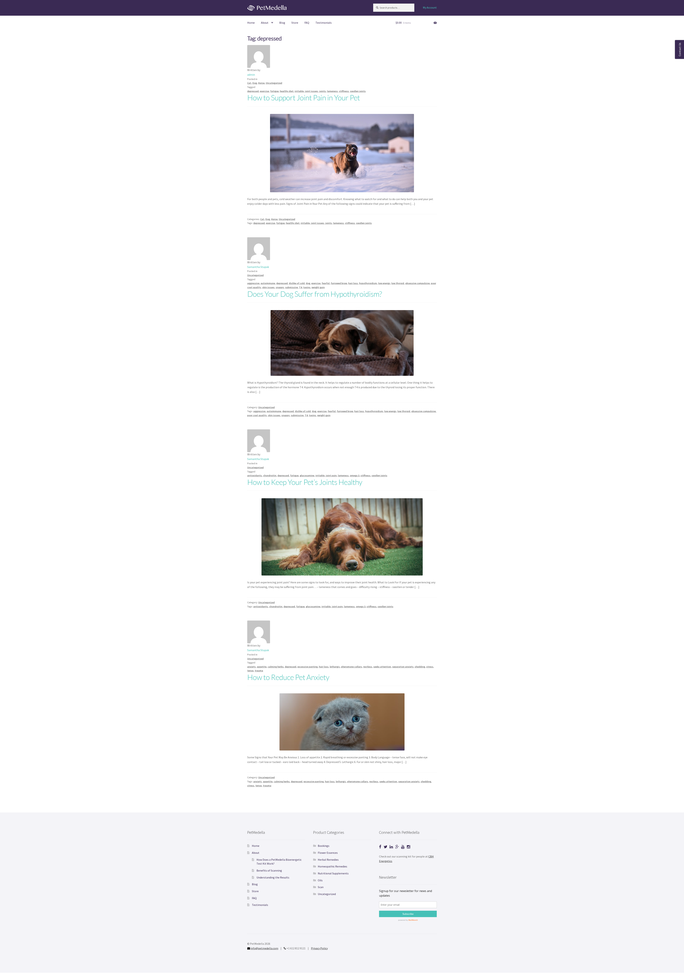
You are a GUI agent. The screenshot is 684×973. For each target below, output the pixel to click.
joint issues (311, 91)
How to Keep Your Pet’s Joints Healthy (304, 481)
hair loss (353, 283)
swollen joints (358, 91)
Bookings (323, 846)
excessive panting (307, 666)
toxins (306, 287)
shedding (420, 666)
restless (367, 666)
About (264, 22)
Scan (320, 887)
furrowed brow (339, 283)
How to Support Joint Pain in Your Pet (303, 97)
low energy (384, 283)
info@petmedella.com (264, 948)
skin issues (268, 287)
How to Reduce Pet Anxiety (288, 677)
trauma (259, 670)
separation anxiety (402, 666)
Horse (261, 83)
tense (250, 670)
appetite (261, 666)
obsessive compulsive (417, 283)
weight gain (318, 287)
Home (251, 22)
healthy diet (286, 91)
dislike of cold (297, 283)
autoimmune (268, 283)
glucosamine (307, 475)
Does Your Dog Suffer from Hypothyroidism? (314, 293)
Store (294, 22)
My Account (430, 7)
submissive (291, 287)
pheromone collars (351, 666)
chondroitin (269, 475)
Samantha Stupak (258, 267)
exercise (264, 91)
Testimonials (323, 22)
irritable (299, 91)
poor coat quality (257, 415)
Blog (282, 22)
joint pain (331, 475)
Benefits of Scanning (269, 870)
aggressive (253, 283)
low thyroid (397, 283)
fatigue (274, 91)
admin (251, 74)
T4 (300, 287)
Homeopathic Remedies (332, 866)
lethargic (335, 666)
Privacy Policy (319, 948)
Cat (249, 83)
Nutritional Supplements (333, 873)
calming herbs (276, 666)
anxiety (251, 666)
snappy (280, 287)
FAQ (306, 22)
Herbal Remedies (328, 859)
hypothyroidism (368, 283)
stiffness (344, 91)
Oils (320, 880)
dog (308, 283)
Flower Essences (328, 852)
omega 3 (354, 475)
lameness (332, 91)
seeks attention (382, 666)
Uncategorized (274, 83)
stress (429, 666)
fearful (326, 283)
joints (322, 91)
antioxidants (254, 475)
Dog (254, 83)
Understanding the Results (272, 877)
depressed (253, 91)
